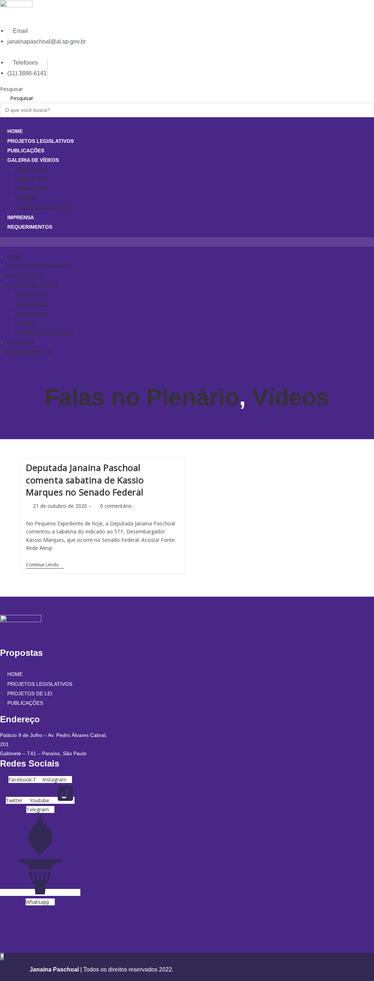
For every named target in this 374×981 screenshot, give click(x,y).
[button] (187, 241)
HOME (15, 131)
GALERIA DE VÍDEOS (33, 160)
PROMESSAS (32, 188)
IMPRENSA (20, 217)
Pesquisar (11, 88)
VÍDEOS (25, 198)
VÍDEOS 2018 (32, 169)
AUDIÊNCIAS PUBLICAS (44, 208)
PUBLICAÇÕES (25, 150)
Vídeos (290, 397)
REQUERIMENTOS (29, 227)
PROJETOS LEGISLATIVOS (40, 141)
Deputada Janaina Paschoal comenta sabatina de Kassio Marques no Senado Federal (85, 479)
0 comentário (116, 505)
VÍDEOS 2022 (32, 179)
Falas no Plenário (142, 397)
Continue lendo (45, 565)
